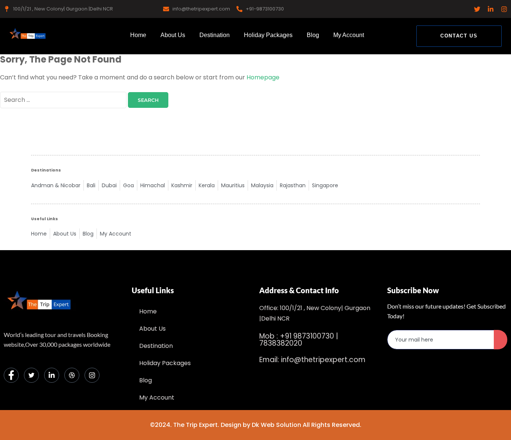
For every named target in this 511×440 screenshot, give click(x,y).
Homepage (263, 77)
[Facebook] (11, 375)
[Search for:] (64, 99)
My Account (348, 35)
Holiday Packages (268, 35)
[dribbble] (71, 375)
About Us (172, 35)
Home (138, 35)
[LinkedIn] (51, 375)
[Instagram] (92, 375)
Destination (214, 35)
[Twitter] (31, 375)
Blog (313, 35)
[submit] (500, 339)
